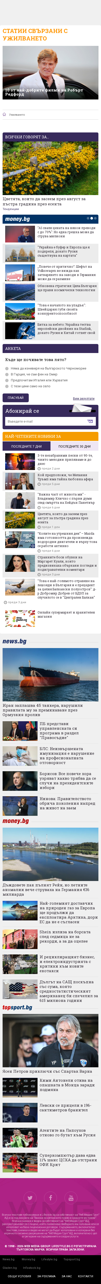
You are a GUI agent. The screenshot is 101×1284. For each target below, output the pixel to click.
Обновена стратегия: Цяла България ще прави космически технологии (67, 288)
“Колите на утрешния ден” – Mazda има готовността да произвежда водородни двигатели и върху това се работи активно (67, 539)
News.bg (9, 1259)
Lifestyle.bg (49, 1259)
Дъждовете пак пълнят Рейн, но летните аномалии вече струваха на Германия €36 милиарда (46, 889)
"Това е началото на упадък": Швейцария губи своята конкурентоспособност (62, 309)
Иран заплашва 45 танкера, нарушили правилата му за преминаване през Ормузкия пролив (43, 710)
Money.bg (28, 1259)
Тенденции (11, 209)
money (19, 219)
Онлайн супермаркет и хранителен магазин (66, 614)
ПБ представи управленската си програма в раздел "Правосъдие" (59, 730)
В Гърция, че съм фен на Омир (34, 374)
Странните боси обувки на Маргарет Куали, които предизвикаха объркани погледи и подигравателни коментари (67, 563)
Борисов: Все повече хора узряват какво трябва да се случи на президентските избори (68, 780)
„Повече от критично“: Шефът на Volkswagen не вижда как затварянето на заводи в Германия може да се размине (67, 272)
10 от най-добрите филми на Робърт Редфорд (44, 92)
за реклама (46, 1276)
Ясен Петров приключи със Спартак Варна (47, 1071)
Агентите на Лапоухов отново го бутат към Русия (68, 1132)
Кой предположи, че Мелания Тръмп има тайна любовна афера (65, 477)
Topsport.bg (71, 1259)
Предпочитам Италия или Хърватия (39, 380)
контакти (85, 1276)
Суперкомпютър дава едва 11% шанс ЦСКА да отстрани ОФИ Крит (68, 1160)
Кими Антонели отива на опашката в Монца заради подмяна (67, 1085)
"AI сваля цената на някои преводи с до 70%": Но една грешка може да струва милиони (67, 232)
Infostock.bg (31, 1268)
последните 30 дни (75, 446)
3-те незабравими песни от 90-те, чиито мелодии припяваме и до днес (65, 459)
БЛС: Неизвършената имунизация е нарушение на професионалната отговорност (67, 755)
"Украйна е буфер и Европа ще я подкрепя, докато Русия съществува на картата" (64, 251)
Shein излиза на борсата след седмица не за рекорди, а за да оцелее (65, 936)
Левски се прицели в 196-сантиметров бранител (65, 1107)
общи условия (19, 1276)
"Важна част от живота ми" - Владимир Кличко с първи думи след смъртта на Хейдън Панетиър (66, 498)
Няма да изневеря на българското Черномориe (48, 368)
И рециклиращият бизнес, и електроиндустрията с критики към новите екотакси (67, 963)
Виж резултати (84, 398)
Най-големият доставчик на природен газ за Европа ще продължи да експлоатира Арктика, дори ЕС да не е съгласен (69, 912)
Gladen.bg (10, 1268)
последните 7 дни (26, 446)
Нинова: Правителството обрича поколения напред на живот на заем (67, 803)
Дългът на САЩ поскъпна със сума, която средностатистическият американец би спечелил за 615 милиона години (69, 991)
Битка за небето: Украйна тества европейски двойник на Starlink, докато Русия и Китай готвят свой (66, 328)
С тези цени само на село (31, 386)
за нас (67, 1276)
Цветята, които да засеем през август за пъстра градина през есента (44, 201)
